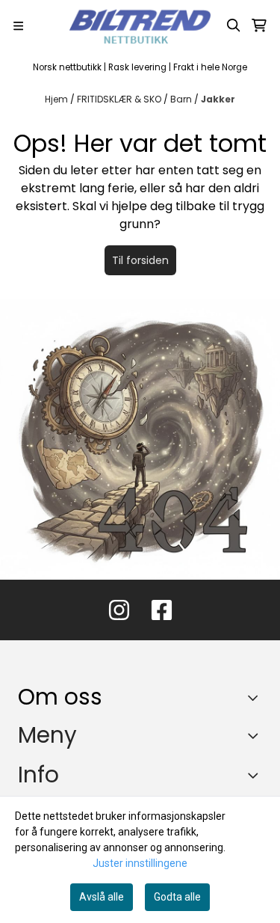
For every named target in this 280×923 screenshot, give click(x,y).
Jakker (218, 99)
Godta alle (177, 897)
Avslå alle (101, 897)
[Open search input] (233, 25)
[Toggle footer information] (256, 698)
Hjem (57, 99)
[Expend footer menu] (256, 735)
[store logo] (140, 25)
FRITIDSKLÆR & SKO (120, 99)
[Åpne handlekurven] (259, 25)
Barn (182, 99)
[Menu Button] (18, 25)
